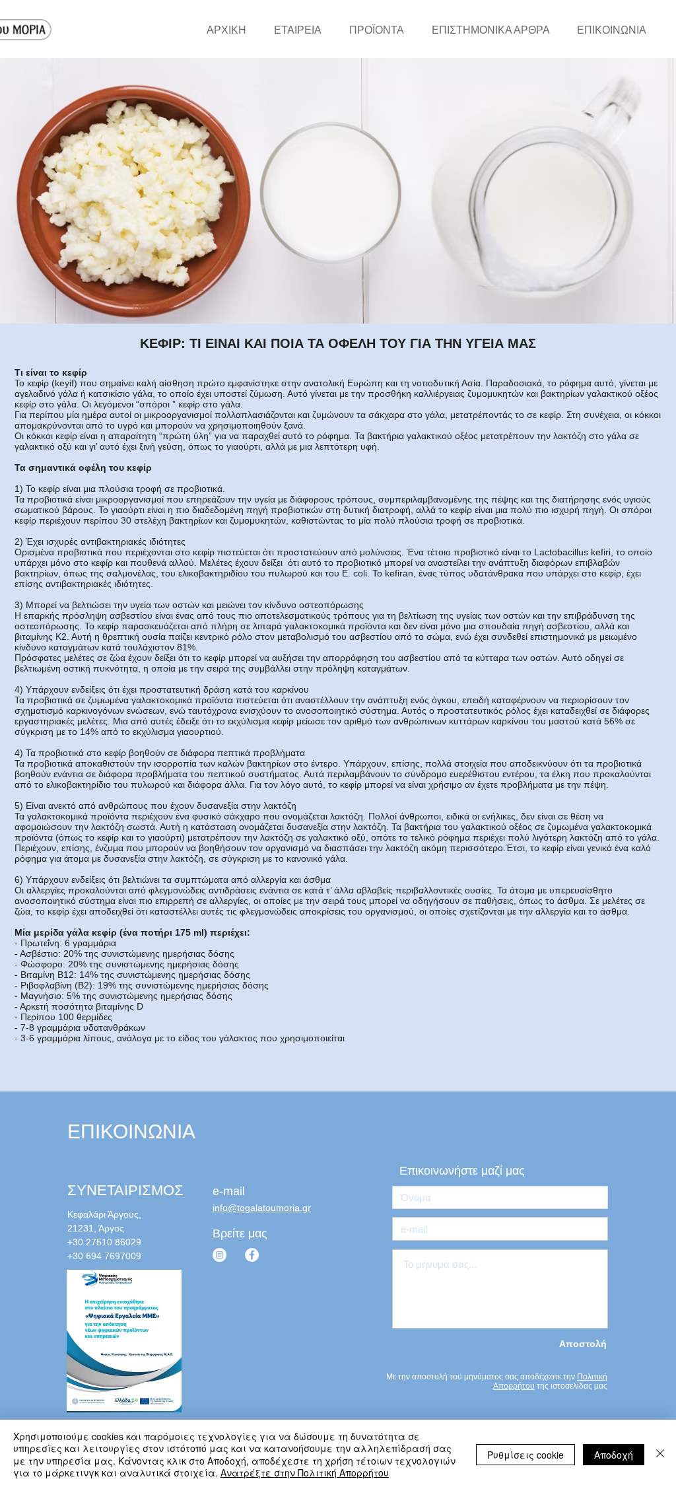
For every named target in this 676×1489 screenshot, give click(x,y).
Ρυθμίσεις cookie (525, 1454)
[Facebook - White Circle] (252, 1255)
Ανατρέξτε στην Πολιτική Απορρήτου (304, 1472)
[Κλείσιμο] (660, 1454)
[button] (469, 1171)
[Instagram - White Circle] (219, 1255)
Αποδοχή (613, 1454)
